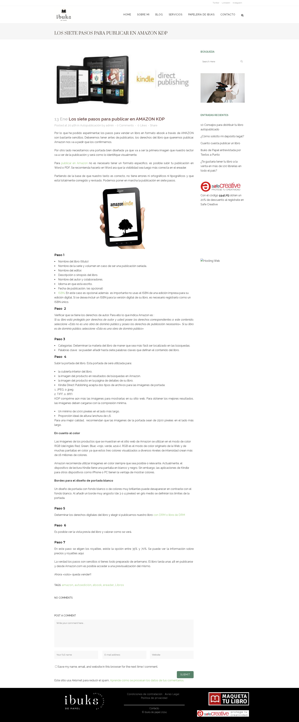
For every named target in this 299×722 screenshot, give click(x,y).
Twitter (216, 3)
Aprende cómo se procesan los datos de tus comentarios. (147, 680)
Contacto (154, 708)
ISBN (61, 293)
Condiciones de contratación (144, 694)
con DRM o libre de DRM (169, 515)
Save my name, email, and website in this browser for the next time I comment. (108, 666)
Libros (119, 585)
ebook (97, 585)
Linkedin (226, 3)
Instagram (237, 3)
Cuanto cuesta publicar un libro (220, 143)
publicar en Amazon (74, 163)
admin (110, 125)
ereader (108, 585)
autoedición (83, 585)
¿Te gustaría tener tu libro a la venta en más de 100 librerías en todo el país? (221, 166)
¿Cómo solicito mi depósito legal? (222, 136)
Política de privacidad (154, 698)
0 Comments (125, 125)
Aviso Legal (172, 694)
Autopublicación (90, 125)
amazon (67, 585)
